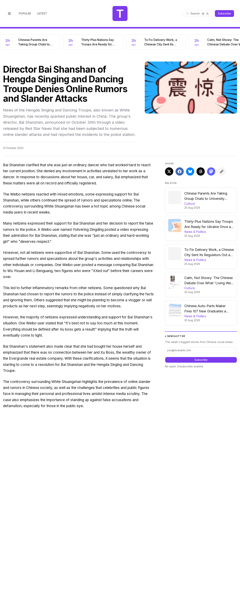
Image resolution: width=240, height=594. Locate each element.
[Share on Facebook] (180, 171)
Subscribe (224, 13)
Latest (42, 13)
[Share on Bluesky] (190, 171)
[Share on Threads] (200, 171)
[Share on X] (169, 171)
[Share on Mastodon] (211, 171)
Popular (25, 13)
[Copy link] (222, 171)
